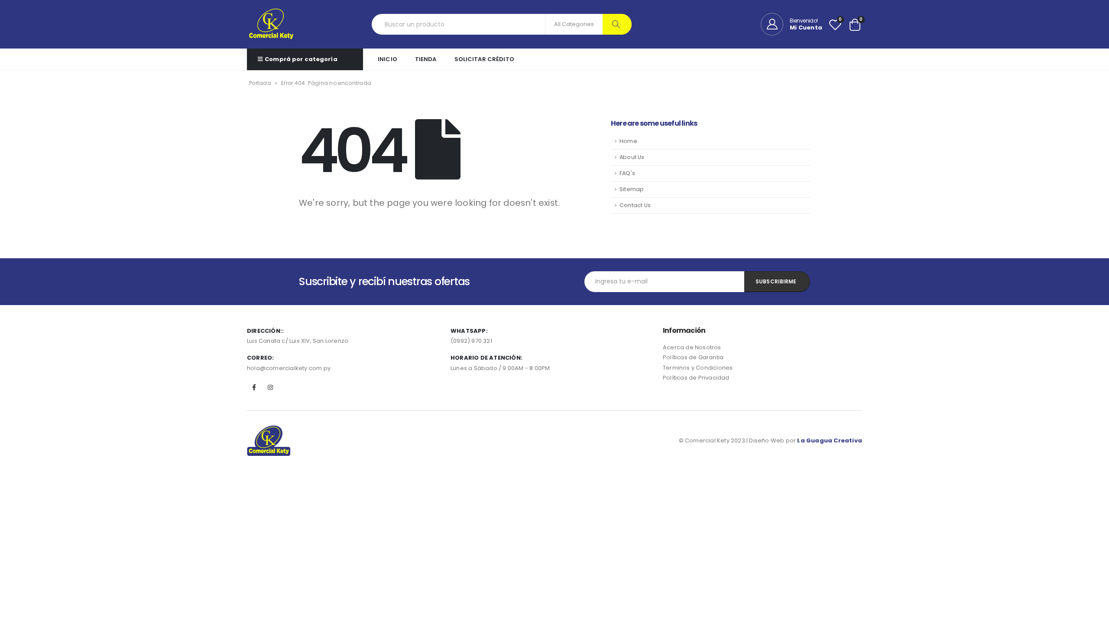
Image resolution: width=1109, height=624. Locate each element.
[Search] (617, 24)
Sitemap (631, 189)
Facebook (254, 387)
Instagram (270, 387)
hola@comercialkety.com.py (289, 368)
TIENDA (426, 59)
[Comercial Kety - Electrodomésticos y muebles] (271, 24)
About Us (632, 157)
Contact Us (635, 205)
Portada (260, 83)
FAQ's (627, 173)
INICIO (387, 59)
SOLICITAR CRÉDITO (484, 59)
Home (628, 141)
